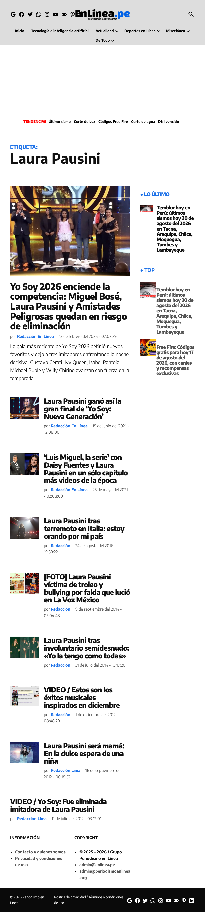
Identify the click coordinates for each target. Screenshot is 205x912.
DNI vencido (168, 121)
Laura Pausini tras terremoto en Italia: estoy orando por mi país (84, 528)
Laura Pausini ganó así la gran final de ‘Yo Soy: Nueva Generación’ (82, 408)
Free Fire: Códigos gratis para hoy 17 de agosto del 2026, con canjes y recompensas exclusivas (175, 360)
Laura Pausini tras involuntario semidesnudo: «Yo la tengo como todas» (86, 648)
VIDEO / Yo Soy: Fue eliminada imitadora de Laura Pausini (58, 805)
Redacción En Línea (35, 336)
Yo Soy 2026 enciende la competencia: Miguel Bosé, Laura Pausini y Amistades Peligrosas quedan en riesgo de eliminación (68, 306)
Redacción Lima (65, 770)
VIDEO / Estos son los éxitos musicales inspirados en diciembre (82, 697)
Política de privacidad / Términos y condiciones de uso (89, 900)
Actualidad (105, 31)
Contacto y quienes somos (40, 851)
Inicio (19, 31)
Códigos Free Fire (113, 121)
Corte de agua (143, 121)
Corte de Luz (84, 121)
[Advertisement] (102, 81)
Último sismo (60, 121)
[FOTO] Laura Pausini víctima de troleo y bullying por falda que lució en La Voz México (87, 588)
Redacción (60, 545)
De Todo (103, 40)
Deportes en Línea (140, 31)
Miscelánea (175, 31)
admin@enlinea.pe (97, 864)
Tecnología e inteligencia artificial (60, 31)
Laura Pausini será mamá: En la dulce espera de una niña (84, 753)
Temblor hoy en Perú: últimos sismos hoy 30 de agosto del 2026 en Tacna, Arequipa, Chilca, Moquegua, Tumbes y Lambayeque (175, 228)
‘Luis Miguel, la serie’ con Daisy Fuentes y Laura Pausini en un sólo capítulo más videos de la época (86, 468)
